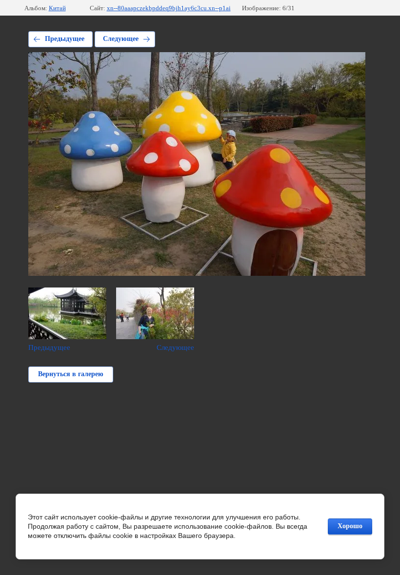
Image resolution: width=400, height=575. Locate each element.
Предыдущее (64, 38)
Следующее (121, 38)
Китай (57, 8)
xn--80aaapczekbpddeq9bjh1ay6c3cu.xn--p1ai (169, 8)
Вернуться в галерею (70, 374)
